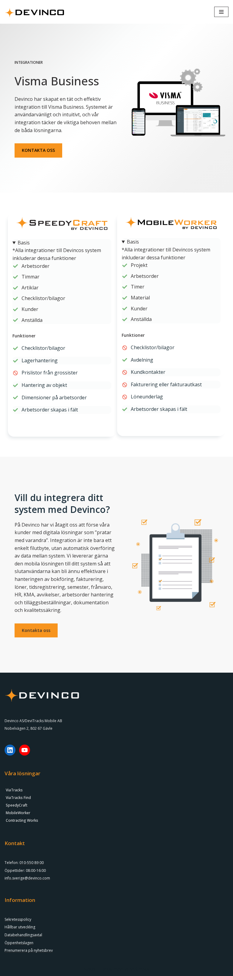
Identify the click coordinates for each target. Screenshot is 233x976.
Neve (89, 969)
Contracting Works (22, 820)
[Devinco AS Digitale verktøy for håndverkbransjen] (35, 11)
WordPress (137, 969)
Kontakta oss (36, 630)
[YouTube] (24, 750)
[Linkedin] (10, 750)
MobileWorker (18, 812)
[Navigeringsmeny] (221, 12)
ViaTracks (14, 790)
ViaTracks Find (18, 797)
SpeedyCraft (16, 805)
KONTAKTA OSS (38, 150)
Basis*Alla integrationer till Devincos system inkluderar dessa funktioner (56, 250)
